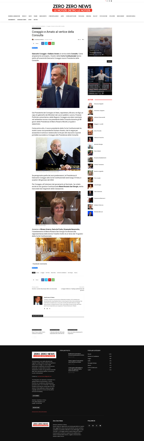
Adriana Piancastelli (99, 117)
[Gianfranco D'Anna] (33, 39)
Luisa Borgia (97, 184)
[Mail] (109, 1)
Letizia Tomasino (99, 164)
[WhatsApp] (53, 43)
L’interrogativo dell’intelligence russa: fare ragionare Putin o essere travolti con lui (75, 369)
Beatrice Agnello (98, 171)
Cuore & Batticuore (94, 50)
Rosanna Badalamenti (100, 157)
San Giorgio (70, 272)
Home (33, 26)
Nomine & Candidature (40, 26)
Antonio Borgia (98, 144)
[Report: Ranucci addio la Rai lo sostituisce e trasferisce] (40, 324)
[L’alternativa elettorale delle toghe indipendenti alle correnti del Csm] (58, 324)
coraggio (42, 272)
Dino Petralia (97, 131)
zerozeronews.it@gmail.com (44, 376)
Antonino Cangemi (99, 110)
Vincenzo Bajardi (98, 104)
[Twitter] (46, 43)
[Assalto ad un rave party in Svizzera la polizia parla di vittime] (63, 355)
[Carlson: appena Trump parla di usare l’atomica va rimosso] (63, 362)
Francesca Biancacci (99, 198)
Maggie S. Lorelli (98, 124)
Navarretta (53, 272)
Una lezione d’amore (95, 53)
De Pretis (48, 272)
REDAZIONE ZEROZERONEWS (39, 412)
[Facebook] (42, 43)
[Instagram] (107, 1)
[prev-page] (33, 337)
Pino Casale (97, 178)
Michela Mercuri (98, 211)
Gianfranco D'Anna (39, 39)
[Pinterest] (49, 43)
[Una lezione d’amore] (100, 42)
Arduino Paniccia (98, 205)
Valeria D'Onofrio (99, 137)
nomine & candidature (61, 272)
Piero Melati (97, 151)
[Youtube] (111, 1)
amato (37, 272)
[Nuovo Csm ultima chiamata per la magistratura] (76, 324)
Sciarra (75, 272)
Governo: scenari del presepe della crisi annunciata (44, 288)
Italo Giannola (98, 191)
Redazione (91, 54)
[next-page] (35, 337)
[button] (105, 1)
